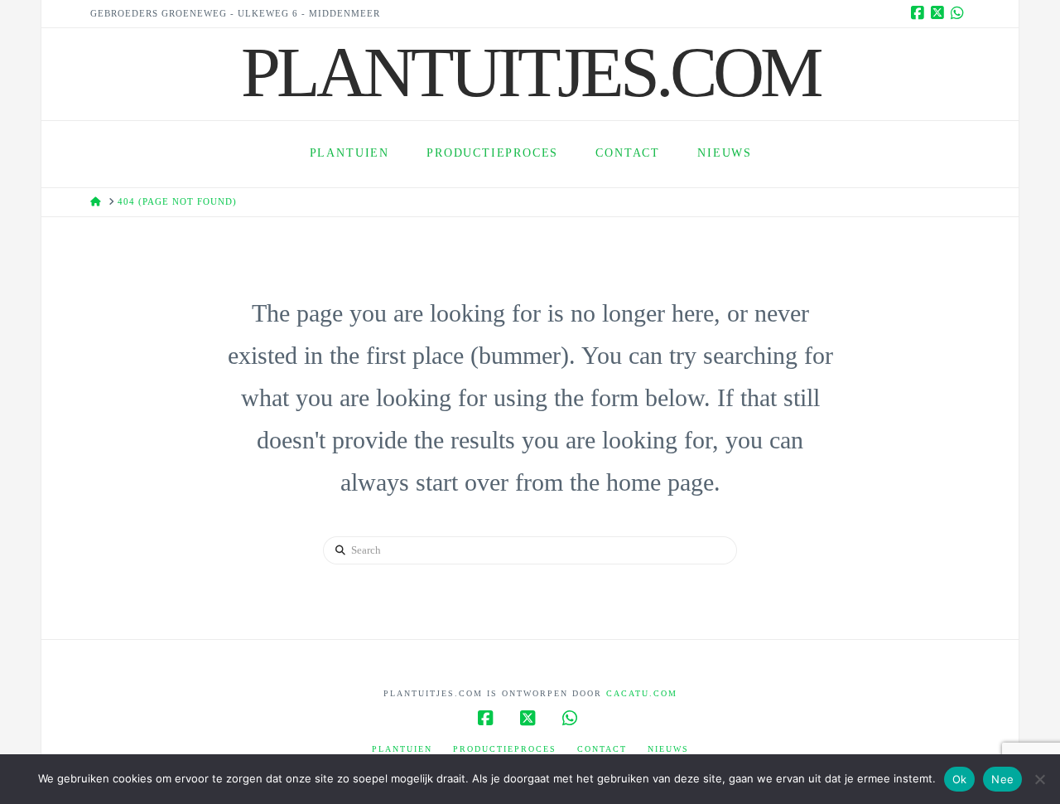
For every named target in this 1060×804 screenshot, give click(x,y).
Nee (1002, 779)
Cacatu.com (641, 693)
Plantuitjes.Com (530, 72)
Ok (959, 779)
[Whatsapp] (960, 13)
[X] (940, 13)
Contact (602, 748)
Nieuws (668, 748)
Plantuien (402, 748)
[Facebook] (920, 13)
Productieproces (504, 748)
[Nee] (1039, 779)
